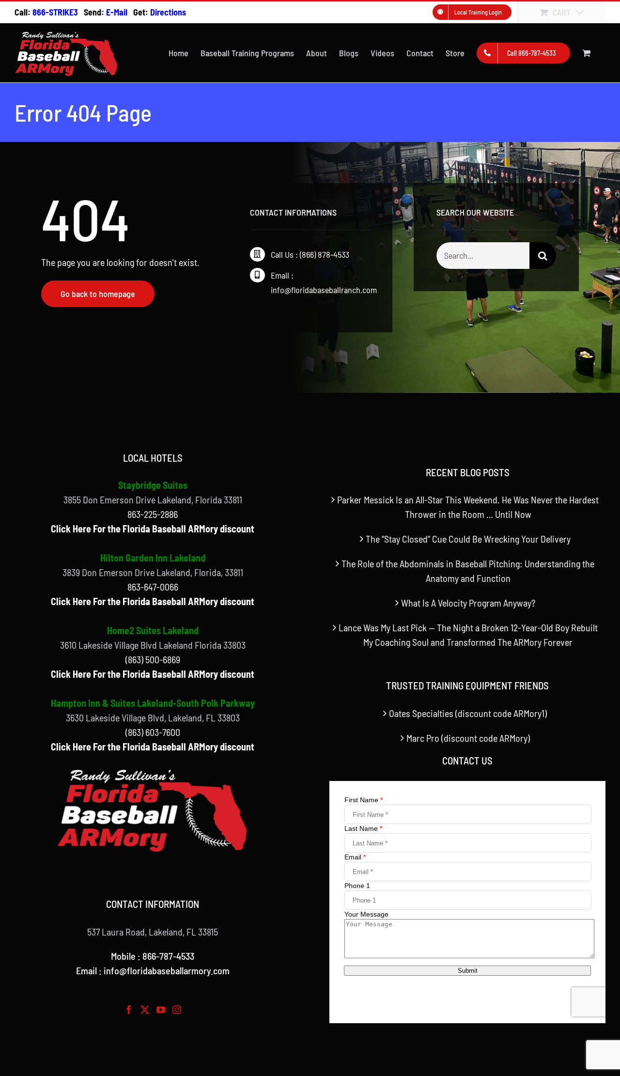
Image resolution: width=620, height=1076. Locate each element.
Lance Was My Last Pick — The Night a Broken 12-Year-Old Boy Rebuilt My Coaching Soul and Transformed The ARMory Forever (468, 635)
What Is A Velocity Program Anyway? (468, 602)
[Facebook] (128, 1009)
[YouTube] (160, 1009)
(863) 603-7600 (152, 732)
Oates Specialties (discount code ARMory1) (468, 713)
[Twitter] (144, 1009)
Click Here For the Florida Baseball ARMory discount (152, 528)
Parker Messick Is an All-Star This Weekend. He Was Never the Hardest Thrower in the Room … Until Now (468, 507)
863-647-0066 (152, 587)
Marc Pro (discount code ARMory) (468, 738)
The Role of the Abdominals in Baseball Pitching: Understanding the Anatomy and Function (467, 571)
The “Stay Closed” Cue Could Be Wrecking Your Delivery (468, 539)
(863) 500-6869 (152, 659)
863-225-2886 (152, 514)
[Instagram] (176, 1009)
